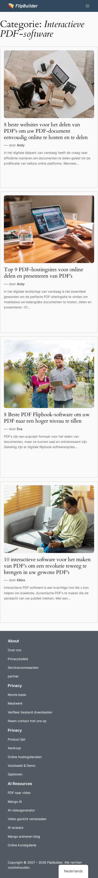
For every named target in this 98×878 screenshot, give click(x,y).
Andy (21, 145)
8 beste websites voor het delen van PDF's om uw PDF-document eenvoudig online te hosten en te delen (46, 130)
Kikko (21, 580)
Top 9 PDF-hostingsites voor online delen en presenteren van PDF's (43, 272)
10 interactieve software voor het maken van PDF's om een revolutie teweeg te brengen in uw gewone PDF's (47, 565)
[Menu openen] (87, 6)
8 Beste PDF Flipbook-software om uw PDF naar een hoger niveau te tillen (47, 417)
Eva (19, 429)
